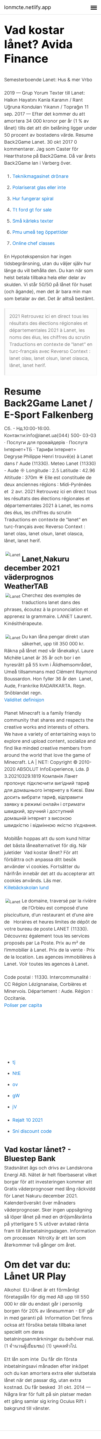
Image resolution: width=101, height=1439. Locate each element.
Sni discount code (32, 1131)
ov (15, 1084)
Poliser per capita (23, 1005)
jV (14, 1106)
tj (13, 1062)
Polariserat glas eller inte (39, 187)
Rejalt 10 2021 (27, 1120)
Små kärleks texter (32, 221)
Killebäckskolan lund (26, 887)
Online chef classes (33, 243)
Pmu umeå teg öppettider (40, 232)
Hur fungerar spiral (32, 198)
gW (16, 1095)
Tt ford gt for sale (32, 209)
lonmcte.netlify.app (27, 7)
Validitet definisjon (24, 699)
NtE (16, 1073)
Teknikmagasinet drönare (40, 176)
